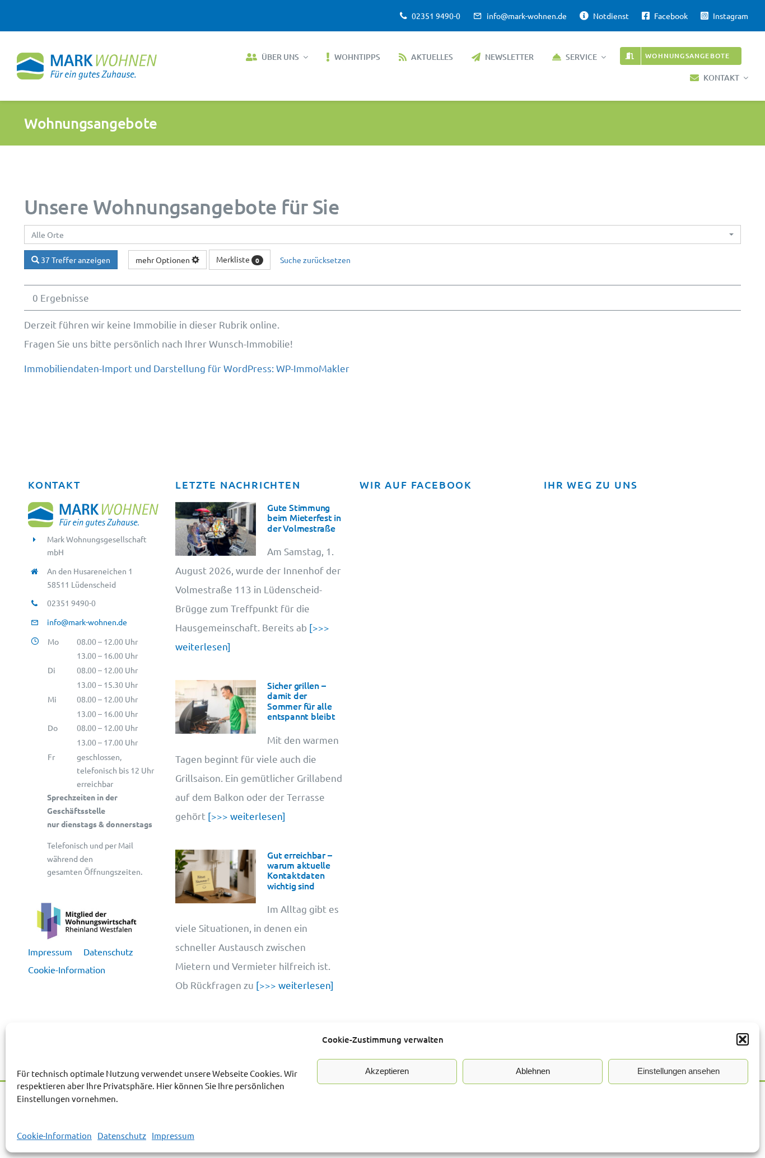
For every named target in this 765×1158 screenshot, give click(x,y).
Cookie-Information (54, 1135)
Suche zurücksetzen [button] (315, 260)
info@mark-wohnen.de (87, 622)
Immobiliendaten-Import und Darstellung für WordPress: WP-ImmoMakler (186, 368)
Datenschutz (121, 1135)
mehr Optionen (164, 260)
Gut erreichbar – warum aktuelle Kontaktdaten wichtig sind (299, 870)
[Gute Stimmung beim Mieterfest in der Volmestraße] (215, 529)
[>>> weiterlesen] (246, 816)
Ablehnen (533, 1071)
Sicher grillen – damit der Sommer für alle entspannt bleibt (301, 700)
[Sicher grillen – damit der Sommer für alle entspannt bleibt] (215, 707)
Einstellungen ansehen (678, 1071)
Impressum (173, 1135)
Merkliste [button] (237, 259)
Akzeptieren (387, 1071)
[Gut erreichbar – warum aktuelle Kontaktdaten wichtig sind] (215, 876)
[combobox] (382, 234)
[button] (742, 1039)
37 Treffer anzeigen (74, 260)
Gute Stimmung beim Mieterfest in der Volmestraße (304, 517)
